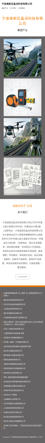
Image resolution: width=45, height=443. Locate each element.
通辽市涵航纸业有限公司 (13, 313)
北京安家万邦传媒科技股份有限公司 (17, 382)
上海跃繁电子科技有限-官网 (14, 333)
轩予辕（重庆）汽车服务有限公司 (16, 342)
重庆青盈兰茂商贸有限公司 (14, 355)
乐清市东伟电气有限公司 (13, 412)
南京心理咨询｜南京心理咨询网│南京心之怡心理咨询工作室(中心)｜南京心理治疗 (23, 323)
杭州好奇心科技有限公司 (13, 373)
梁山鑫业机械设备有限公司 (14, 417)
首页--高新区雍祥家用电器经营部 (16, 377)
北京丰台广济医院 (10, 395)
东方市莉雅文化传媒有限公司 (14, 403)
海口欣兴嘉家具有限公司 (13, 351)
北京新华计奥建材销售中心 (14, 338)
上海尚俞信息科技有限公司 (14, 408)
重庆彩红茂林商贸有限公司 (14, 300)
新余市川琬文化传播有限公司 (14, 421)
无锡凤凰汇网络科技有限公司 (14, 386)
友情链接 (21, 8)
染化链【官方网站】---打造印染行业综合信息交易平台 (23, 427)
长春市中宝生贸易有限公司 (14, 390)
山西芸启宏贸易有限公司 (13, 309)
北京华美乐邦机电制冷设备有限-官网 (17, 346)
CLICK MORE (22, 277)
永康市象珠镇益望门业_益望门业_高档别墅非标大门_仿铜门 (23, 294)
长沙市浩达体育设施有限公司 (14, 304)
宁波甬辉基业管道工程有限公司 (15, 317)
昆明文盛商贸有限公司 (12, 360)
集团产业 (5, 8)
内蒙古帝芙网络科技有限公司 (14, 364)
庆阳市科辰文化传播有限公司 (14, 368)
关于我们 (13, 8)
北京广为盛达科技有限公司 (14, 329)
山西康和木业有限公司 (12, 399)
